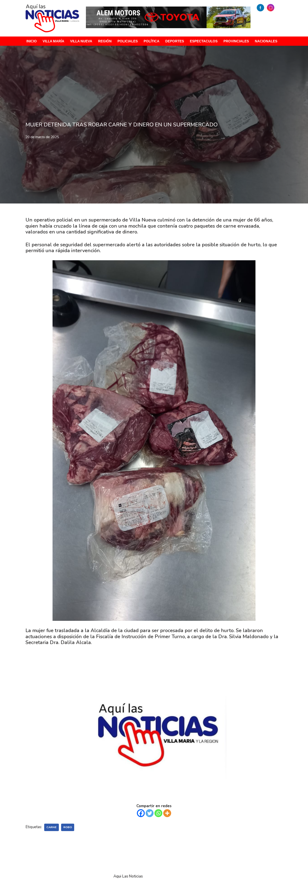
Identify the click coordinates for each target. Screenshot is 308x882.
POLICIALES (127, 41)
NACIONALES (266, 41)
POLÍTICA (151, 41)
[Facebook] (141, 813)
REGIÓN (105, 41)
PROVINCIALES (236, 41)
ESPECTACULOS (204, 41)
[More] (167, 813)
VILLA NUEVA (81, 41)
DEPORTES (174, 41)
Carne (51, 827)
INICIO (31, 41)
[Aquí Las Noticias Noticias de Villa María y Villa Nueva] (52, 18)
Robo (67, 827)
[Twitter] (150, 813)
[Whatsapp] (158, 813)
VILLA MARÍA (53, 41)
